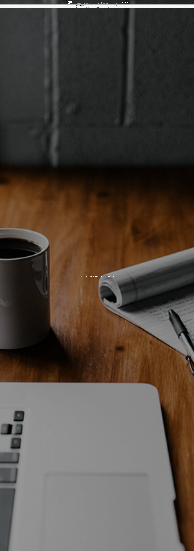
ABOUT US (115, 3)
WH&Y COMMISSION (106, 3)
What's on (87, 7)
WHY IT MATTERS (97, 3)
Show (116, 5)
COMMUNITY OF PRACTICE (88, 3)
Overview (77, 7)
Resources (109, 7)
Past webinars (98, 7)
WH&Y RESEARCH (78, 3)
